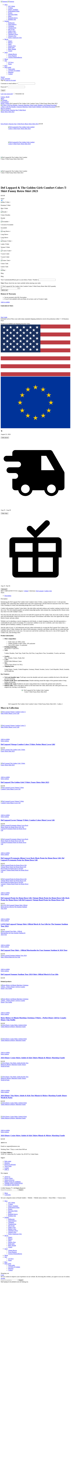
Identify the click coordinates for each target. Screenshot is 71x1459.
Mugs (9, 16)
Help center (7, 1161)
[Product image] (14, 727)
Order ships (4, 513)
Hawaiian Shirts (12, 14)
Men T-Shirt (4, 208)
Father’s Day (12, 31)
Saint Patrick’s (12, 24)
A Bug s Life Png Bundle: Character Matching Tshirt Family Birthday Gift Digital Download (28, 107)
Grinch (10, 51)
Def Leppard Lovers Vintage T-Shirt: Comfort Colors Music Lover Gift (28, 820)
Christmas (11, 26)
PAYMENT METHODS (11, 1185)
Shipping (10, 72)
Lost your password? (7, 94)
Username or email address (9, 83)
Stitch (9, 44)
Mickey (10, 42)
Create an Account (10, 80)
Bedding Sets (12, 19)
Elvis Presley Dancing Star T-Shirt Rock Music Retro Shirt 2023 (20, 124)
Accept (3, 1278)
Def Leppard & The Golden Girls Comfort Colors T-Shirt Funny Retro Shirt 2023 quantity (29, 286)
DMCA (6, 1169)
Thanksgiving (12, 27)
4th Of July (11, 29)
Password (4, 87)
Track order (11, 69)
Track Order (8, 1166)
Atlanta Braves (12, 54)
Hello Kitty (11, 47)
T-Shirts (10, 8)
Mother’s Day (12, 32)
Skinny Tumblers (13, 9)
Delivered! (4, 589)
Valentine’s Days (13, 34)
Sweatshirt (4, 228)
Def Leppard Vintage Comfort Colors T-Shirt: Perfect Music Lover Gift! (28, 744)
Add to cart (4, 290)
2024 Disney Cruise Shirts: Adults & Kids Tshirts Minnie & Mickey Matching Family (33, 1058)
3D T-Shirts (11, 6)
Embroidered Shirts (13, 11)
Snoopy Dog (12, 46)
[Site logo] (4, 1)
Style (2, 198)
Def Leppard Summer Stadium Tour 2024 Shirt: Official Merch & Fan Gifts (29, 974)
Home (3, 103)
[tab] (37, 596)
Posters (10, 13)
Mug (2, 276)
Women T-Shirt (5, 247)
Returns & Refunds (10, 1164)
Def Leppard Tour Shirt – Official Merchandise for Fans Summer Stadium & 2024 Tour (34, 950)
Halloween (11, 23)
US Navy (11, 62)
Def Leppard (39, 591)
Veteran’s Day (12, 36)
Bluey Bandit (12, 49)
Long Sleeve (4, 237)
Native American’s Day (15, 37)
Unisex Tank (4, 266)
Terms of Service (9, 1180)
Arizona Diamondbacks (15, 57)
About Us (7, 1176)
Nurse (10, 64)
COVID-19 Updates (14, 70)
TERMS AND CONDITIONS (13, 1183)
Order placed (4, 437)
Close (2, 1275)
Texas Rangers (12, 56)
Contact (10, 74)
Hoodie (3, 218)
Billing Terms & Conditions (12, 1181)
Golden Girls (48, 591)
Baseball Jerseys (13, 18)
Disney (10, 41)
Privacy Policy (8, 1178)
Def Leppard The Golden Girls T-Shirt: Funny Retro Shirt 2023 (25, 782)
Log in (3, 90)
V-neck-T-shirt (5, 257)
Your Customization (6, 280)
